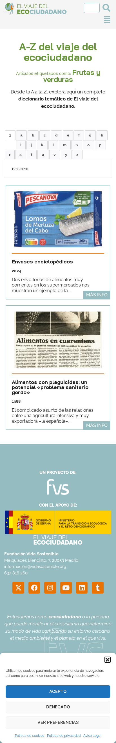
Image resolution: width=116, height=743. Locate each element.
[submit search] (106, 8)
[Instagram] (50, 587)
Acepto (58, 691)
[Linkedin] (82, 587)
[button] (107, 660)
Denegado (58, 707)
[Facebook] (34, 587)
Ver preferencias (58, 722)
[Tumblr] (97, 587)
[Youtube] (66, 587)
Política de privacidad (64, 736)
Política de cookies (29, 736)
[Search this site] (92, 8)
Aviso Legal (92, 736)
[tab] (10, 135)
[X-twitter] (18, 587)
